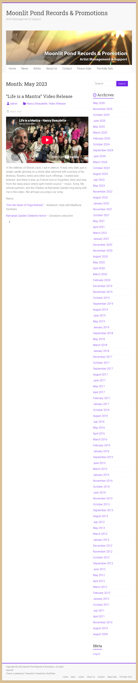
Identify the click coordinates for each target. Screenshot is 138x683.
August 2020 (100, 256)
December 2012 (102, 545)
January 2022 (101, 203)
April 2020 (99, 268)
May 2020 (99, 262)
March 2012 (100, 587)
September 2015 (103, 457)
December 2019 (102, 286)
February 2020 (101, 280)
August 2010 (100, 628)
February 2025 (101, 138)
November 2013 (102, 498)
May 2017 (99, 386)
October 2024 (101, 144)
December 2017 (102, 356)
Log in (96, 654)
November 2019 (102, 292)
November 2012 (102, 551)
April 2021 (99, 227)
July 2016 (99, 421)
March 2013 (100, 533)
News (24, 68)
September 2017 (103, 368)
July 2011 (99, 610)
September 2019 (103, 303)
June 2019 (99, 315)
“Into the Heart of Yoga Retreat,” (25, 205)
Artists (37, 68)
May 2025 (99, 126)
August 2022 (100, 197)
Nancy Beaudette (37, 103)
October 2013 (101, 504)
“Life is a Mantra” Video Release (39, 96)
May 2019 (99, 321)
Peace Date (84, 68)
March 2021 (100, 233)
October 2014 (101, 486)
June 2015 (99, 463)
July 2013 (99, 522)
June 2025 (99, 120)
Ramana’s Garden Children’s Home (26, 215)
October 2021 (101, 215)
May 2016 (99, 427)
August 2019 (100, 309)
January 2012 (101, 598)
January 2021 (101, 238)
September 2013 (103, 510)
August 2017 (100, 374)
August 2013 (100, 516)
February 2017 (101, 398)
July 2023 (99, 179)
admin (13, 103)
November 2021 (102, 209)
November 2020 (102, 250)
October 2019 (101, 297)
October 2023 (101, 168)
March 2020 (100, 274)
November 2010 (102, 622)
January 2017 (101, 404)
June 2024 (99, 156)
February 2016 (101, 445)
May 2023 (99, 185)
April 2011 (99, 616)
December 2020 (102, 244)
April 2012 (99, 581)
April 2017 (99, 392)
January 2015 (101, 474)
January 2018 (101, 351)
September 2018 (103, 333)
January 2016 (101, 451)
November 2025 (102, 109)
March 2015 (100, 469)
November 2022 (102, 191)
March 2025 (100, 132)
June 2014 (99, 492)
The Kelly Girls (105, 68)
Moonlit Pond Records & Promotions (57, 13)
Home (12, 68)
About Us (51, 68)
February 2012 (101, 592)
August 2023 (100, 174)
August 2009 (100, 634)
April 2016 (99, 433)
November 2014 (102, 480)
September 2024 (103, 150)
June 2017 (99, 380)
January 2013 (101, 539)
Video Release (57, 103)
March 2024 (100, 162)
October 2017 (101, 362)
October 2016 (101, 410)
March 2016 (100, 439)
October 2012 (101, 557)
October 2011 (101, 604)
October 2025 (101, 115)
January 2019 (101, 327)
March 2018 (100, 345)
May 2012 (99, 575)
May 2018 (99, 339)
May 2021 (99, 221)
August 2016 (100, 415)
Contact (67, 68)
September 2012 (103, 563)
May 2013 (99, 528)
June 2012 (99, 569)
